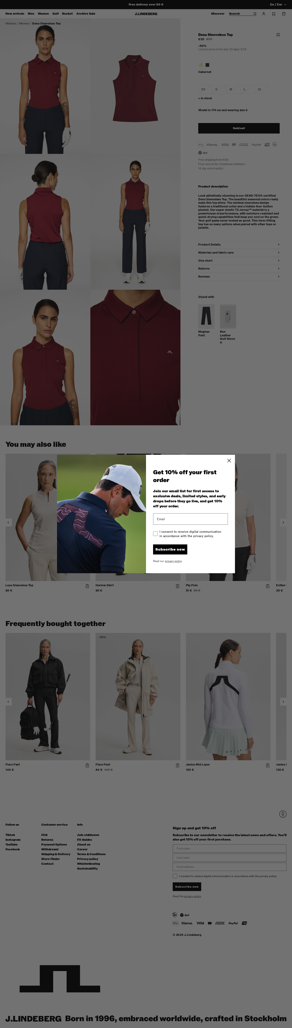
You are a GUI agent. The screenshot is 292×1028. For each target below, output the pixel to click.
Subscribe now (170, 549)
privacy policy (173, 561)
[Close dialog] (229, 461)
